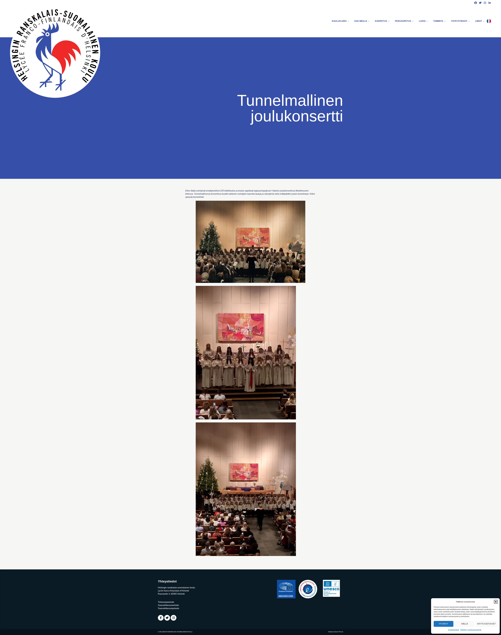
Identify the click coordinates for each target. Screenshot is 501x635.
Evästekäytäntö (453, 630)
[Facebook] (475, 3)
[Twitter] (480, 3)
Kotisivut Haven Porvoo (335, 632)
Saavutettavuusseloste (168, 605)
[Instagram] (485, 3)
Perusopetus (403, 21)
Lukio (422, 21)
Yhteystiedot (459, 21)
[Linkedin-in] (489, 3)
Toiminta (438, 21)
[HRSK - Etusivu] (55, 53)
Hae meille (360, 21)
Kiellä (464, 624)
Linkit (478, 21)
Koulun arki (339, 21)
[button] (495, 601)
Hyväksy (443, 624)
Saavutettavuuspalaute (168, 608)
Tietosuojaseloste (166, 602)
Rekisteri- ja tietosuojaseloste (470, 630)
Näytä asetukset (486, 624)
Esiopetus (381, 21)
